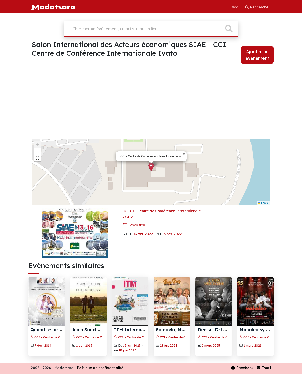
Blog (235, 7)
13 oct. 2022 (143, 234)
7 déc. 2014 (42, 346)
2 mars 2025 (211, 346)
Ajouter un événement (257, 55)
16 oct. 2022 (172, 234)
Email (266, 368)
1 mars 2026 (252, 346)
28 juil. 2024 (168, 346)
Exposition (136, 225)
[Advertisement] (151, 104)
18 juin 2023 (127, 350)
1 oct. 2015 (84, 346)
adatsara (57, 6)
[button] (151, 167)
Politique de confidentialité (100, 368)
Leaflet (264, 203)
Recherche (258, 7)
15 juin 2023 (132, 346)
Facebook (244, 368)
